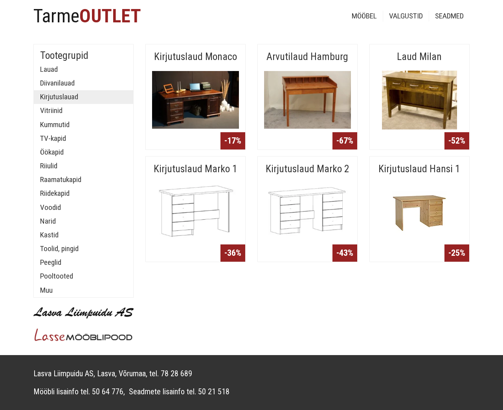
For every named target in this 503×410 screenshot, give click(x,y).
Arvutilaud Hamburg (307, 56)
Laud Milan (419, 56)
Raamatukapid (60, 179)
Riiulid (48, 165)
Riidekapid (55, 193)
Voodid (50, 207)
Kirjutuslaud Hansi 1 (419, 169)
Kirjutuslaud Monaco (195, 56)
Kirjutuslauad (59, 96)
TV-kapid (53, 138)
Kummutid (55, 124)
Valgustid (406, 15)
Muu (46, 290)
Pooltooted (56, 276)
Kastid (49, 234)
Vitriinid (51, 110)
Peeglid (50, 262)
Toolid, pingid (59, 248)
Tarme (87, 16)
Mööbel (364, 15)
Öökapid (52, 152)
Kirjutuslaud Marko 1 (195, 169)
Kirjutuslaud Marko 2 (307, 169)
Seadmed (449, 15)
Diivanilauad (57, 82)
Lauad (49, 69)
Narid (48, 221)
